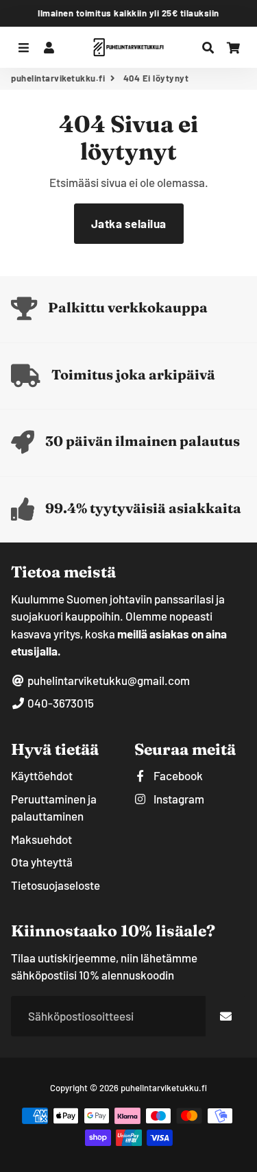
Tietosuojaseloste (55, 885)
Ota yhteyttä (42, 862)
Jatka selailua (129, 223)
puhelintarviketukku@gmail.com (107, 680)
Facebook (177, 775)
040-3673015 (59, 703)
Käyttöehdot (42, 775)
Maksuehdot (41, 839)
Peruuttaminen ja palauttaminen (54, 807)
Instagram (177, 799)
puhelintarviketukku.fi (58, 78)
